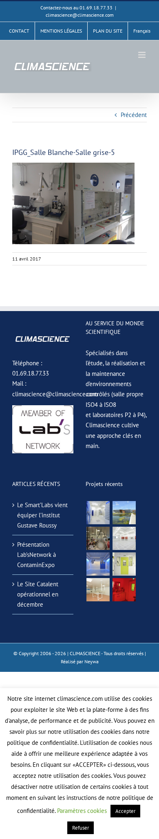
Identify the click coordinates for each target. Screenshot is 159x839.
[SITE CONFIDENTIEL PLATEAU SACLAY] (98, 512)
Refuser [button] (80, 827)
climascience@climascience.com (80, 15)
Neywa (91, 661)
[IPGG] (124, 590)
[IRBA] (124, 512)
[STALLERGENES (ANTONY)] (98, 538)
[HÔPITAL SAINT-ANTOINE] (98, 564)
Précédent (134, 115)
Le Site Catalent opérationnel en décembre (37, 594)
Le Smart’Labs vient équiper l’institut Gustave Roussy (42, 515)
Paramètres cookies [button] (82, 811)
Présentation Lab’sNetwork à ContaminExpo (36, 555)
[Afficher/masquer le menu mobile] (142, 55)
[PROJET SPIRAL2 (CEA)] (124, 538)
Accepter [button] (125, 811)
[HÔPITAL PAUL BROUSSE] (124, 564)
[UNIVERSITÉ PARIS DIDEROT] (98, 590)
